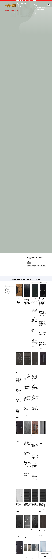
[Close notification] (50, 552)
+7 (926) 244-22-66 (21, 3)
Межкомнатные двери (40, 7)
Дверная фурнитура (40, 9)
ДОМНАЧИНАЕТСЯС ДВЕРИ (20, 5)
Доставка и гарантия (40, 11)
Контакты (38, 12)
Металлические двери (40, 5)
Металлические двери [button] (19, 0)
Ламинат (34, 0)
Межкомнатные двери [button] (28, 0)
